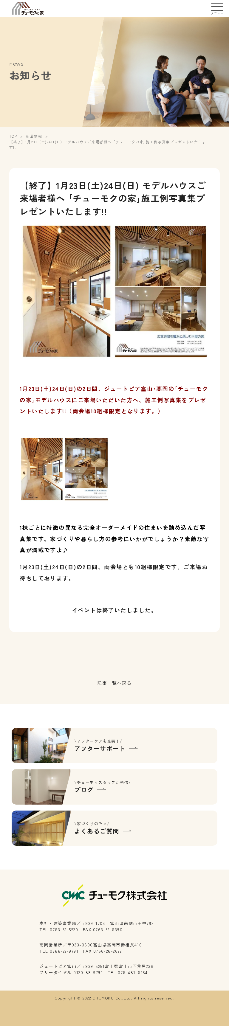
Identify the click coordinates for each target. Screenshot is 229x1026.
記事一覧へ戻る (114, 683)
